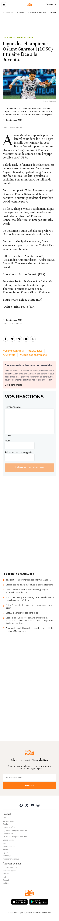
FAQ (4, 877)
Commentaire (13, 407)
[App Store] (19, 902)
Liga (4, 843)
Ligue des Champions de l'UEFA (18, 38)
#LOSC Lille (35, 350)
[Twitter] (26, 805)
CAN (4, 818)
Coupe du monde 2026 (37, 12)
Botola (5, 824)
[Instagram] (38, 805)
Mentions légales (9, 871)
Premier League (9, 846)
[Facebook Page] (21, 805)
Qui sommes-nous (10, 867)
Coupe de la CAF (9, 834)
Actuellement (8, 12)
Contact (6, 880)
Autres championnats (11, 859)
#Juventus (9, 354)
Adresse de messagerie (18, 452)
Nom (8, 440)
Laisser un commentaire (29, 467)
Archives (6, 883)
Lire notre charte (13, 385)
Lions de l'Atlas (8, 821)
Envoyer (29, 785)
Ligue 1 (5, 853)
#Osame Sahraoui (13, 350)
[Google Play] (38, 902)
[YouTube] (32, 805)
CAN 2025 (20, 12)
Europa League (8, 840)
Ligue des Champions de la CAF (15, 830)
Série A (5, 849)
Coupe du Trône (9, 827)
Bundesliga (7, 856)
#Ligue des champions (33, 354)
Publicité (6, 874)
